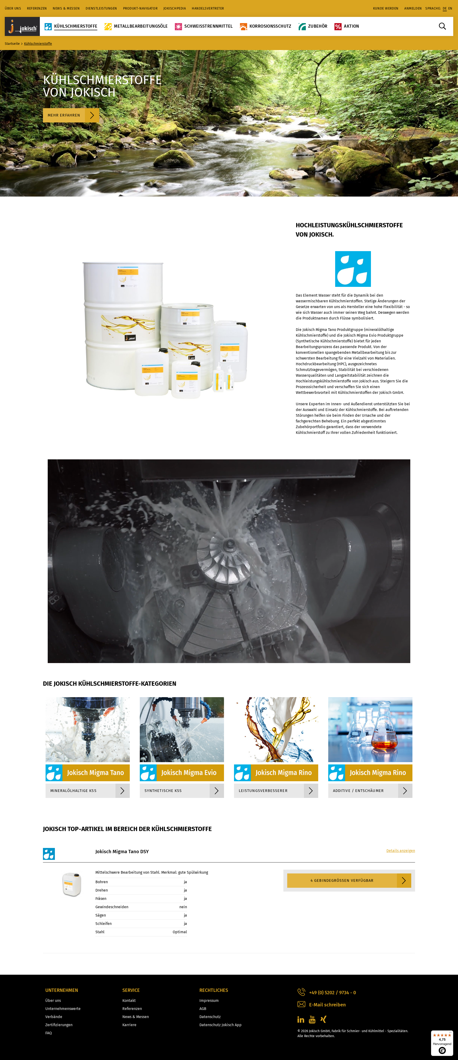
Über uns (13, 8)
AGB (202, 1008)
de (445, 8)
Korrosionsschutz (270, 26)
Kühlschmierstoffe (75, 26)
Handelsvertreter (208, 8)
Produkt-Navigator (140, 8)
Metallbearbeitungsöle (141, 26)
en (450, 8)
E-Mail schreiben (327, 1005)
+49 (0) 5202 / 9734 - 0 (332, 992)
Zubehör (318, 26)
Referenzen (37, 8)
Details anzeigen (400, 850)
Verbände (53, 1016)
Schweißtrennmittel (208, 26)
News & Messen (66, 8)
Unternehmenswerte (63, 1008)
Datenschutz (210, 1016)
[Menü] (450, 1033)
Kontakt (129, 1000)
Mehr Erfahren (64, 115)
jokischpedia (174, 8)
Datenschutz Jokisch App (220, 1025)
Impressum (209, 1000)
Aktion (351, 26)
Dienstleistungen (101, 8)
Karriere (129, 1025)
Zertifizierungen (59, 1025)
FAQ (48, 1033)
